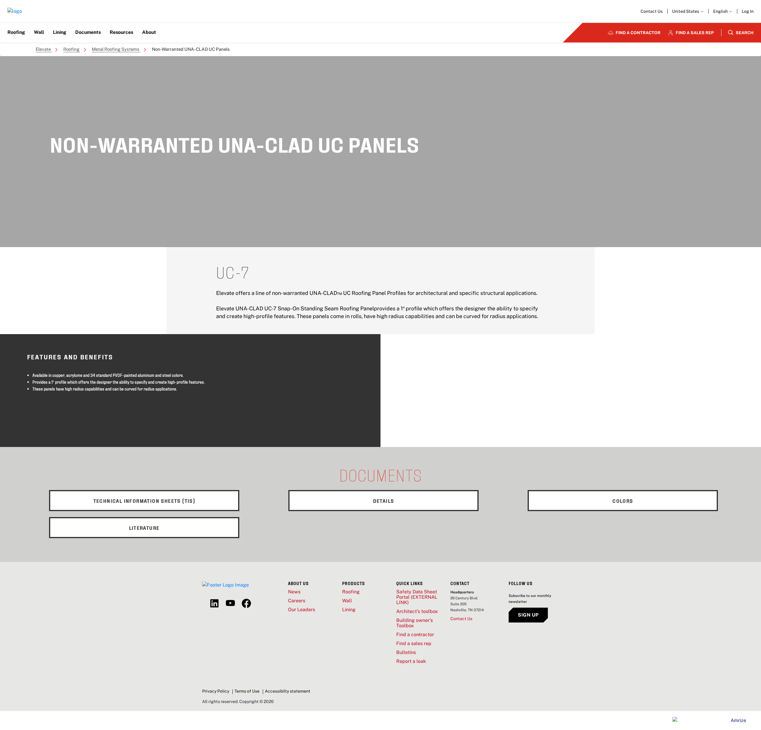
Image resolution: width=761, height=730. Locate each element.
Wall (347, 600)
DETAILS (383, 500)
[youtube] (230, 603)
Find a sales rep (413, 643)
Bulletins (406, 652)
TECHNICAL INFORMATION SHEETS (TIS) (144, 500)
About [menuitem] (149, 32)
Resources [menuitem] (121, 32)
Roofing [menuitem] (16, 32)
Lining (349, 609)
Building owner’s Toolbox (414, 623)
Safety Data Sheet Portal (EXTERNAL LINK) (416, 597)
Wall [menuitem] (39, 32)
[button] (722, 11)
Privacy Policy (215, 691)
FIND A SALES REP (695, 32)
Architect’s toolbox (417, 611)
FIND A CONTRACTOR (638, 32)
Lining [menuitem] (59, 32)
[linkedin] (214, 603)
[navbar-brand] (14, 11)
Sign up (528, 615)
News (294, 592)
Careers (296, 600)
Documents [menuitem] (88, 32)
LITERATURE (144, 527)
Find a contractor (415, 634)
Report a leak (411, 661)
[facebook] (246, 603)
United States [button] (686, 11)
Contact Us (652, 11)
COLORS (622, 500)
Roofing (351, 592)
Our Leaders (301, 609)
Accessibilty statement (287, 691)
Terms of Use (247, 691)
